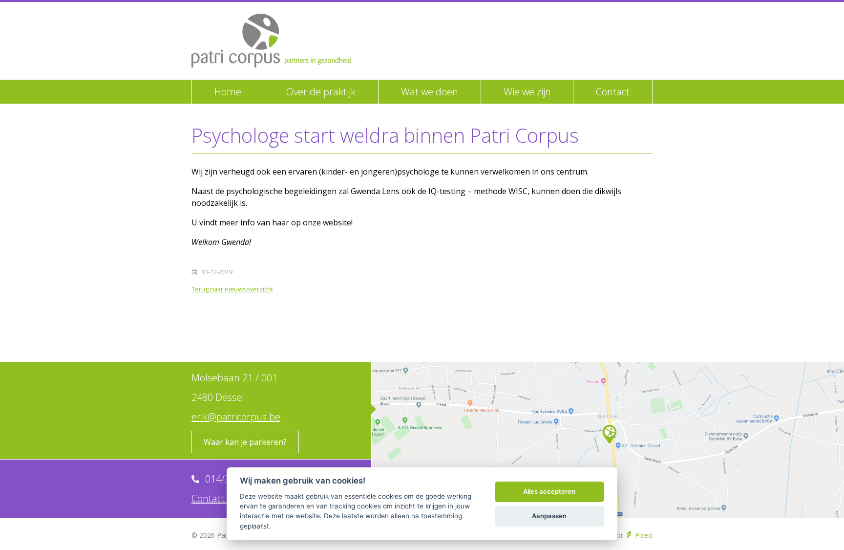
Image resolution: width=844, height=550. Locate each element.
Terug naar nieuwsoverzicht (232, 289)
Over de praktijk (321, 91)
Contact (613, 91)
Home (227, 91)
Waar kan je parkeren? (245, 442)
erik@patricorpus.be (235, 416)
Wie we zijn (527, 91)
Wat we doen (429, 91)
